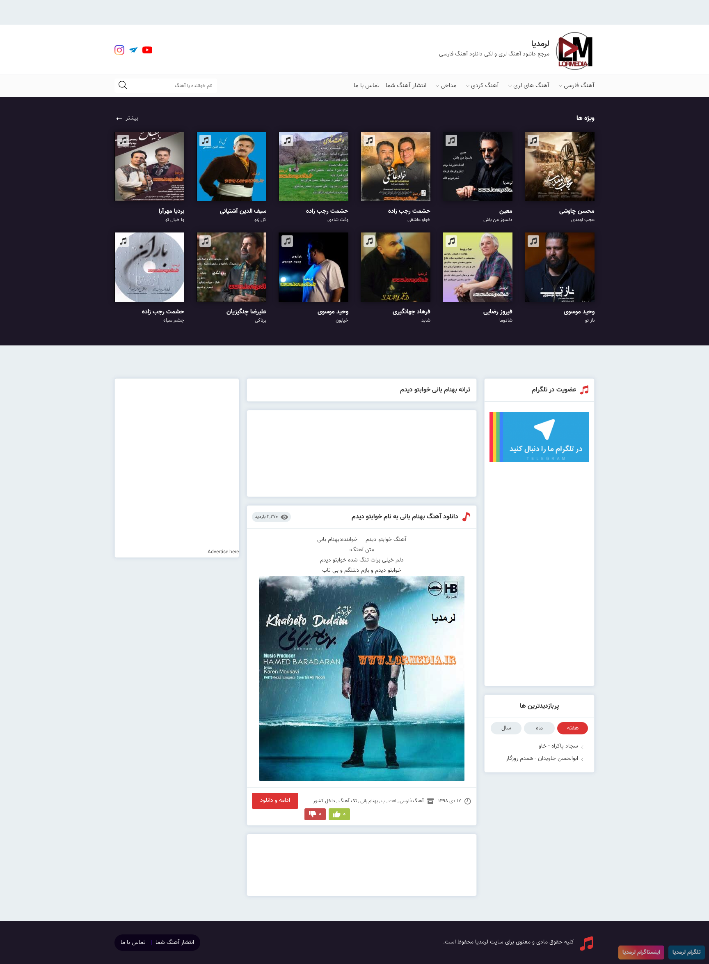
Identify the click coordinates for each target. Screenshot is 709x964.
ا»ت (392, 801)
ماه (539, 728)
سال (506, 728)
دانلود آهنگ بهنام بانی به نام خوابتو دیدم (405, 517)
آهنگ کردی (485, 85)
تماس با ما (367, 85)
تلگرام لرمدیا (686, 952)
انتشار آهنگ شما (406, 85)
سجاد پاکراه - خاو (558, 746)
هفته (573, 728)
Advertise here (223, 552)
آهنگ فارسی (579, 85)
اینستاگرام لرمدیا (641, 952)
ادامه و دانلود (275, 800)
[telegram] (133, 50)
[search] (122, 85)
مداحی (449, 85)
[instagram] (119, 50)
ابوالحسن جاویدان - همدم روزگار (542, 758)
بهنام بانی (369, 801)
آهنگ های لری (531, 85)
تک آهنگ (347, 801)
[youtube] (147, 50)
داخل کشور (324, 801)
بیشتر (132, 118)
